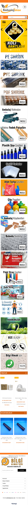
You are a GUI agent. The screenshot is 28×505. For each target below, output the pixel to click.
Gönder (22, 470)
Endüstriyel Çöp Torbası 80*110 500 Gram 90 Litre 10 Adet (20, 439)
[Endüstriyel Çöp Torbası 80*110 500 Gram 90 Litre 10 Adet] (20, 426)
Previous (2, 29)
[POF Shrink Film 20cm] (7, 387)
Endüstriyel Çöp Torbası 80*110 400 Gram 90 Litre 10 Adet (7, 439)
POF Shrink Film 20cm (7, 398)
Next (25, 29)
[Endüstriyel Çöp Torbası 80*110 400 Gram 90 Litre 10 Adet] (6, 426)
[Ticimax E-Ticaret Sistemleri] (14, 504)
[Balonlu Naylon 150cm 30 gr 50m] (21, 387)
